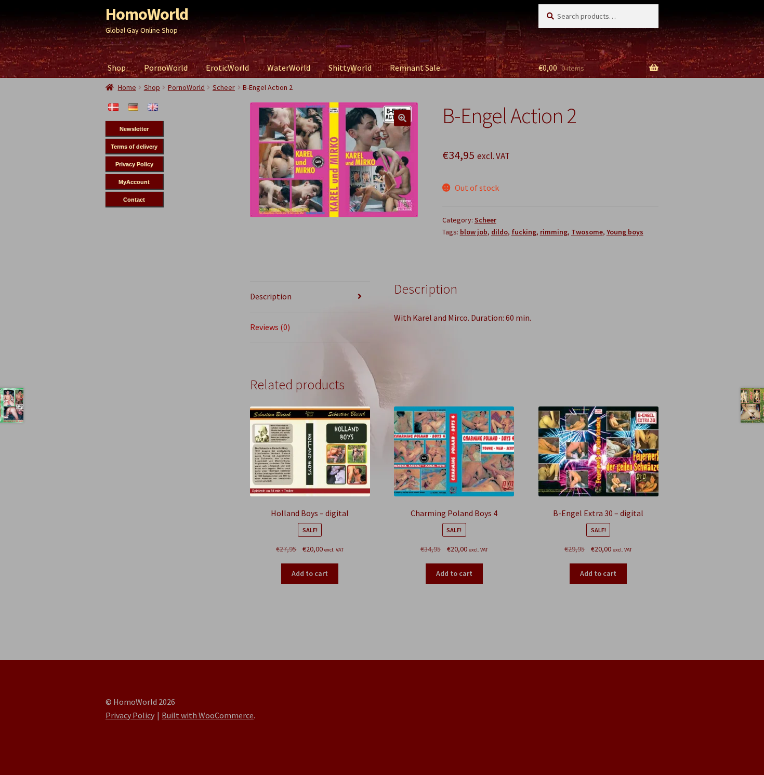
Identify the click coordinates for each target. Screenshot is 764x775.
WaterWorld (288, 67)
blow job (474, 232)
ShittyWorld (350, 67)
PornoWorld (166, 67)
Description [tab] (271, 296)
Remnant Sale (415, 67)
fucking (523, 232)
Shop (117, 67)
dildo (499, 232)
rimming (554, 232)
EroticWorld (227, 67)
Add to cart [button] (310, 573)
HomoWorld (147, 14)
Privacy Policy (130, 715)
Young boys (625, 232)
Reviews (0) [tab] (270, 327)
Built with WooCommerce (208, 715)
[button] (402, 118)
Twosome (587, 232)
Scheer (485, 220)
